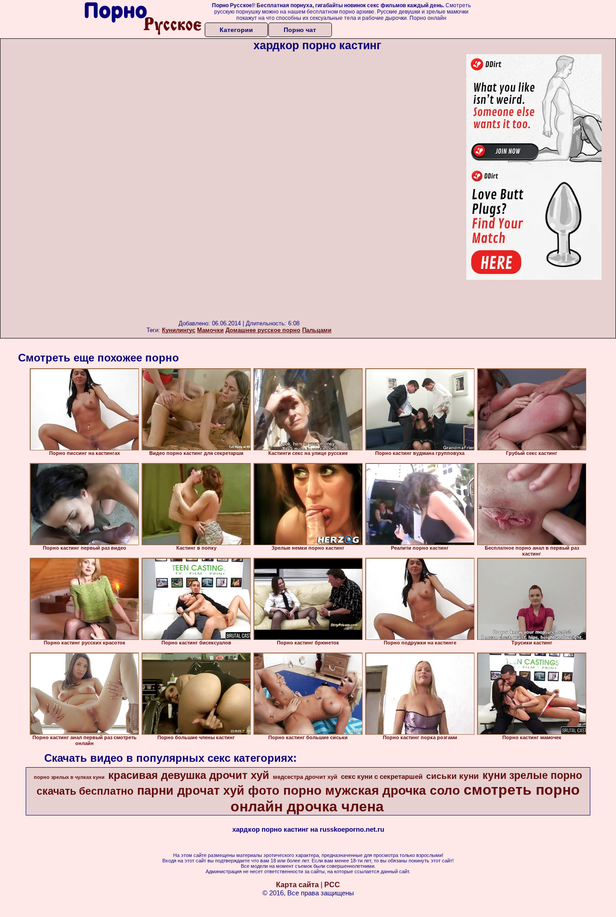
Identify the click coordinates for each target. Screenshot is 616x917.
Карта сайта (297, 885)
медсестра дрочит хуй (305, 776)
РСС (332, 885)
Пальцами (316, 330)
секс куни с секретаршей (382, 776)
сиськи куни (452, 776)
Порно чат (300, 29)
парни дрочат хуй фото (208, 790)
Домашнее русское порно (262, 330)
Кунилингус (178, 330)
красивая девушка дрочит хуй (188, 775)
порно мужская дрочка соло (371, 790)
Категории (236, 29)
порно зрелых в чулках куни (69, 777)
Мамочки (210, 330)
